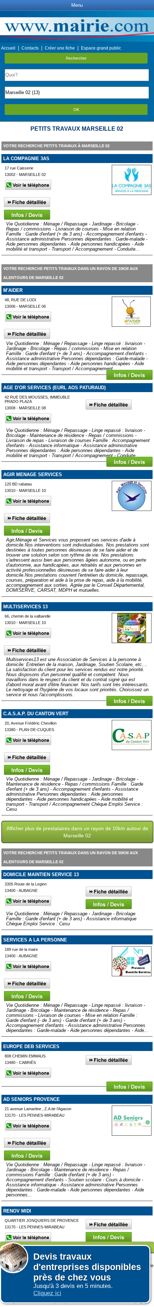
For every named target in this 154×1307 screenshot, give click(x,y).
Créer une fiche (60, 48)
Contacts (30, 48)
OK (76, 109)
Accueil (8, 48)
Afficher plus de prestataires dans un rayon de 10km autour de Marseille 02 (77, 831)
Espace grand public (101, 48)
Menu (77, 5)
